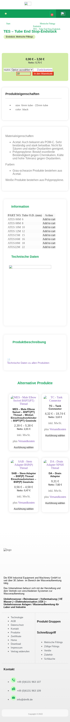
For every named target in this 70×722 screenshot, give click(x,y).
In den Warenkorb (43, 73)
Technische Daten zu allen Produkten (28, 361)
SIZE (7, 69)
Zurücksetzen (44, 69)
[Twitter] (18, 565)
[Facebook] (8, 565)
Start (8, 23)
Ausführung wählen (24, 447)
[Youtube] (29, 565)
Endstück (37, 26)
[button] (5, 13)
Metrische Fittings (47, 23)
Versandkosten (26, 441)
